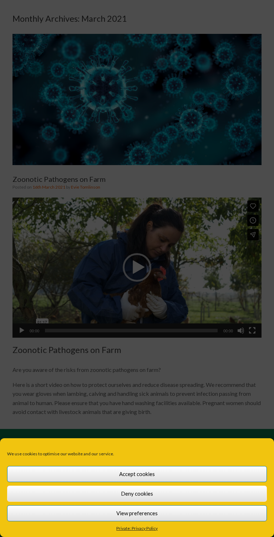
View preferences (137, 513)
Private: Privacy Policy (137, 528)
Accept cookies (137, 474)
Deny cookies (137, 493)
